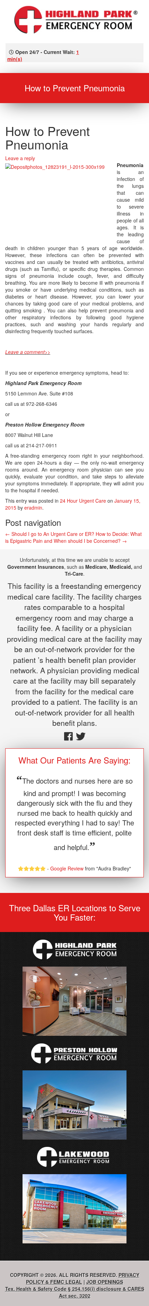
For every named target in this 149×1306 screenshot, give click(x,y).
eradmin (33, 507)
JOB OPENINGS (104, 1281)
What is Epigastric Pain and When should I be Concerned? (73, 537)
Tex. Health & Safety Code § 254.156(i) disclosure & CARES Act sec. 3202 (74, 1292)
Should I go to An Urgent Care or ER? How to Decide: (67, 533)
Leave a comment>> (27, 351)
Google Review (67, 868)
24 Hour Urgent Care (83, 500)
